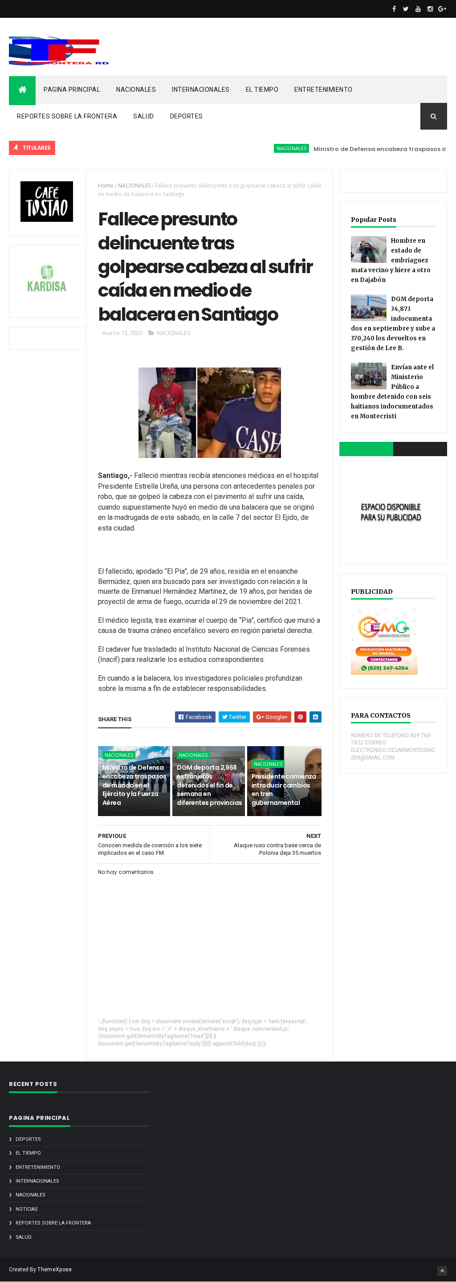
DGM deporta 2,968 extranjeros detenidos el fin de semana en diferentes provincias (209, 785)
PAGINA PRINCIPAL (72, 89)
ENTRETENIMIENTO (323, 89)
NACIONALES (136, 89)
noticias (27, 1209)
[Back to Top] (442, 1271)
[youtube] (418, 9)
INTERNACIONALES (201, 89)
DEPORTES (186, 116)
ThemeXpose (54, 1269)
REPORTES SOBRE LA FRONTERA (67, 116)
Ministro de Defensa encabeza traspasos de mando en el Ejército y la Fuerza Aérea (134, 785)
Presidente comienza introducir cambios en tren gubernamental (284, 789)
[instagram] (430, 9)
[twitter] (406, 9)
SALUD (143, 116)
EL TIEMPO (262, 89)
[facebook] (394, 9)
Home (106, 185)
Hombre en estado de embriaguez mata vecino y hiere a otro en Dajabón (391, 260)
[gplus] (442, 9)
